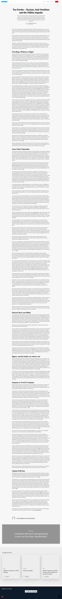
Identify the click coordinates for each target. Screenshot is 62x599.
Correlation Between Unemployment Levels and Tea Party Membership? (31, 534)
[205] (46, 87)
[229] (33, 349)
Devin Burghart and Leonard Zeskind (32, 23)
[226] (43, 316)
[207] (24, 97)
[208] (38, 103)
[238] (42, 419)
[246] (40, 492)
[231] (40, 351)
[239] (39, 427)
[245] (17, 488)
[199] (26, 60)
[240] (40, 431)
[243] (35, 450)
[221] (42, 232)
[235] (32, 375)
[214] (23, 140)
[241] (22, 440)
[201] (23, 71)
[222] (17, 250)
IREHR (4, 568)
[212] (22, 125)
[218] (22, 188)
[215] (43, 145)
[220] (13, 225)
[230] (37, 350)
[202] (21, 74)
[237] (32, 411)
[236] (28, 407)
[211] (34, 117)
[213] (24, 132)
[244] (39, 476)
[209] (27, 108)
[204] (25, 83)
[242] (39, 448)
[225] (26, 274)
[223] (28, 264)
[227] (44, 321)
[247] (15, 503)
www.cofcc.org (35, 212)
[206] (39, 88)
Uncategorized (24, 568)
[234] (39, 368)
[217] (23, 169)
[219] (15, 217)
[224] (32, 268)
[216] (13, 165)
